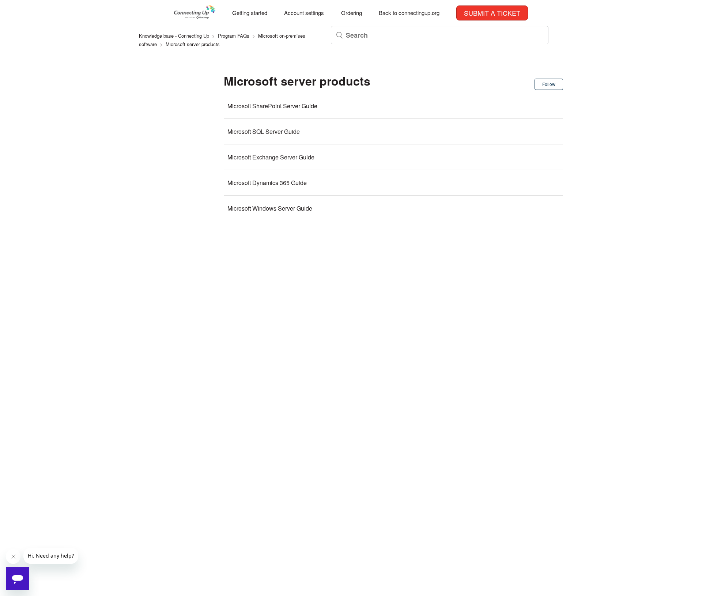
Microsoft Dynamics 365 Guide (267, 182)
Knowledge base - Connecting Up (174, 35)
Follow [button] (548, 84)
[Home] (194, 16)
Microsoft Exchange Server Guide (270, 157)
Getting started (249, 12)
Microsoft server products (193, 44)
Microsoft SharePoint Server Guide (272, 106)
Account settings (304, 12)
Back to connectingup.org (409, 12)
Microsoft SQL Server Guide (263, 131)
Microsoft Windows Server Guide (269, 208)
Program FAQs (233, 35)
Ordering (351, 12)
